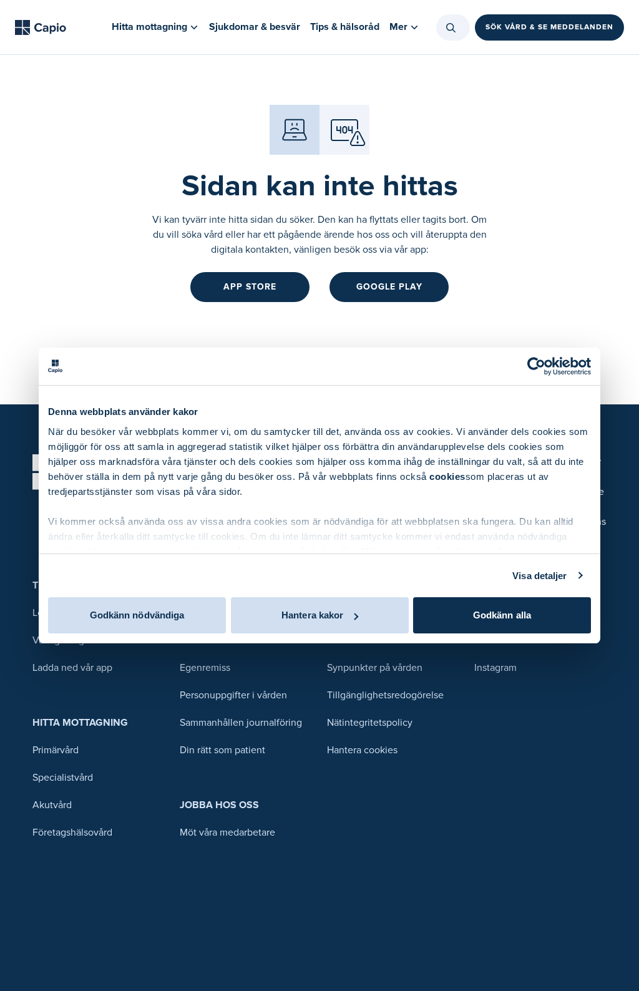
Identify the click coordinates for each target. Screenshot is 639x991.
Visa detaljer (539, 575)
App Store (249, 286)
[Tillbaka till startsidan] (40, 27)
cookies (447, 476)
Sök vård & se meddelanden (549, 27)
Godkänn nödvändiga (137, 615)
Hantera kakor (312, 615)
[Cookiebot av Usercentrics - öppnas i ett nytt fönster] (536, 366)
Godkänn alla (502, 615)
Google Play (389, 286)
